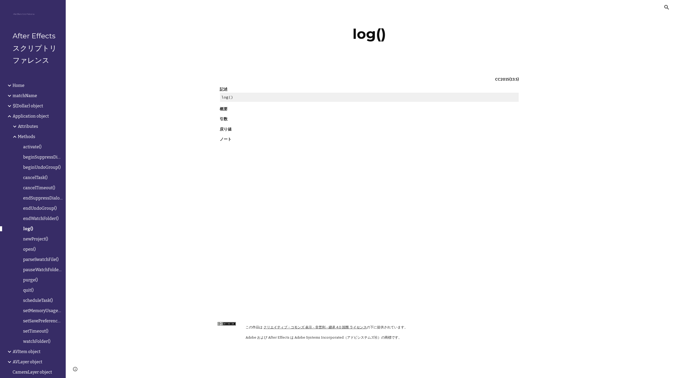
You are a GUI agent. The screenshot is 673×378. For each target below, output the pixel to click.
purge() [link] (30, 279)
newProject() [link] (35, 239)
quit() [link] (28, 290)
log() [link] (28, 228)
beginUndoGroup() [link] (42, 167)
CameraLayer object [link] (32, 372)
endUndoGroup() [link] (40, 208)
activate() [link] (32, 146)
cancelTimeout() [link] (39, 187)
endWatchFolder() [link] (41, 218)
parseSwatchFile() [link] (41, 259)
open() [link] (29, 249)
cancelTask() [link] (35, 177)
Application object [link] (31, 116)
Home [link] (18, 85)
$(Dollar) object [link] (28, 105)
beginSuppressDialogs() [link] (43, 157)
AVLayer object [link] (27, 361)
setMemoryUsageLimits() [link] (43, 310)
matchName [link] (25, 95)
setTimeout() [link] (35, 331)
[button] (666, 7)
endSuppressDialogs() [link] (43, 198)
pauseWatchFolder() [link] (43, 269)
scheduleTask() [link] (38, 300)
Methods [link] (26, 136)
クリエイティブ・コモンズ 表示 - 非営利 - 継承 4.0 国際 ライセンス (315, 327)
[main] (369, 34)
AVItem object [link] (26, 351)
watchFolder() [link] (36, 341)
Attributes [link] (28, 126)
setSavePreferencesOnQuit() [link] (43, 320)
